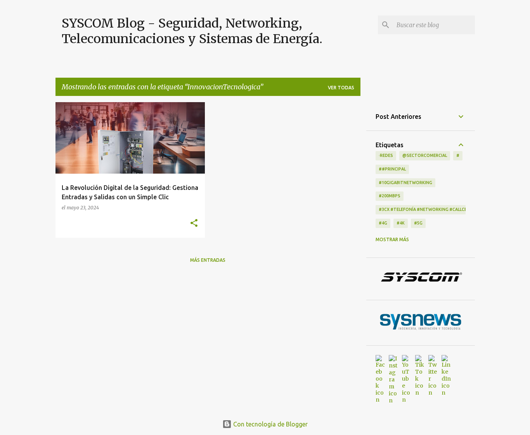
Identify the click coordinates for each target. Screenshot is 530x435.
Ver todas (341, 87)
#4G (383, 223)
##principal (392, 169)
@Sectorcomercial (424, 155)
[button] (194, 223)
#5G (418, 223)
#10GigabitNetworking (405, 182)
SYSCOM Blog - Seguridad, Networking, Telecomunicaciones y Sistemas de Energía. (192, 31)
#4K (401, 223)
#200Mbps (389, 195)
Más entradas (207, 260)
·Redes (386, 155)
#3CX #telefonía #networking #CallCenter (428, 209)
